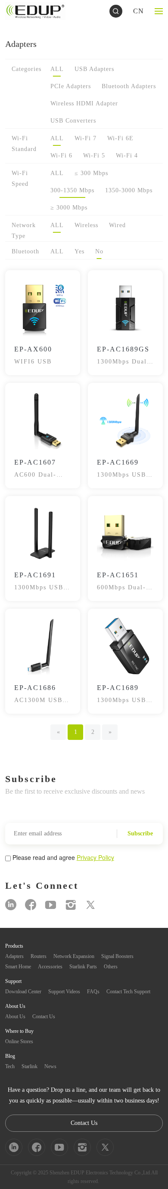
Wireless (86, 225)
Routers (39, 956)
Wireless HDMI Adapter (84, 103)
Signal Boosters (117, 956)
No (99, 251)
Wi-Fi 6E (120, 138)
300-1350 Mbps (72, 190)
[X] (90, 905)
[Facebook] (30, 905)
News (50, 1066)
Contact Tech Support (128, 992)
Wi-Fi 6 (61, 155)
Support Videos (64, 992)
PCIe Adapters (70, 86)
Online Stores (19, 1041)
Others (111, 967)
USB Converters (73, 120)
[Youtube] (50, 905)
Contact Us (43, 1016)
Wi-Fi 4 (127, 155)
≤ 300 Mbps (91, 173)
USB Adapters (94, 69)
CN (138, 11)
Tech (10, 1066)
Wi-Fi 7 (85, 138)
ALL (57, 69)
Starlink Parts (83, 967)
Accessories (50, 967)
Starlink (29, 1066)
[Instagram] (70, 905)
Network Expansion (73, 956)
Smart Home (18, 967)
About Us (15, 1016)
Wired (117, 225)
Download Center (23, 992)
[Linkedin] (10, 905)
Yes (79, 251)
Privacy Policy (95, 857)
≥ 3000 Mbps (68, 207)
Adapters (14, 956)
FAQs (93, 992)
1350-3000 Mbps (128, 190)
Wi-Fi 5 (94, 155)
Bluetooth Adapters (129, 86)
